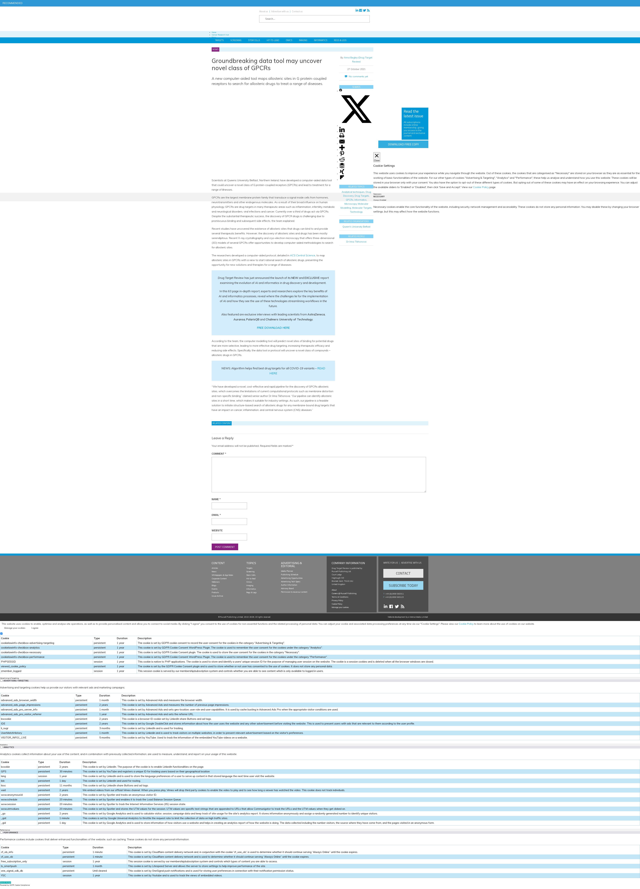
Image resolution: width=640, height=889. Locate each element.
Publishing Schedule (289, 574)
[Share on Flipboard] (342, 180)
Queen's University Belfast (356, 226)
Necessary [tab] (377, 194)
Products (215, 592)
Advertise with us (280, 11)
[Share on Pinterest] (342, 156)
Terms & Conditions (340, 597)
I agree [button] (34, 628)
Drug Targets (362, 195)
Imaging (303, 40)
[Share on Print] (341, 138)
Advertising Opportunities (292, 578)
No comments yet (358, 76)
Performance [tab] (5, 830)
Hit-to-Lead (273, 40)
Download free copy (403, 144)
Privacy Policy (337, 600)
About (334, 590)
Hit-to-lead (251, 578)
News (214, 571)
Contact (403, 573)
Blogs (214, 585)
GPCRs (349, 199)
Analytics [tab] (4, 745)
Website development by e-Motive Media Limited (408, 617)
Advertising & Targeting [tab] (9, 678)
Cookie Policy (337, 604)
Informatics (320, 40)
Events (215, 589)
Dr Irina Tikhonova (356, 241)
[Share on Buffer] (342, 168)
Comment (219, 454)
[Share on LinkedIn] (342, 132)
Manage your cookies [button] (340, 607)
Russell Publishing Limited (231, 617)
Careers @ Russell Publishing (344, 593)
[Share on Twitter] (356, 125)
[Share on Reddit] (342, 162)
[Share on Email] (342, 144)
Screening (236, 40)
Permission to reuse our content (294, 592)
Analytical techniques (353, 191)
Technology (356, 211)
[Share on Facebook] (340, 91)
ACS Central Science (302, 255)
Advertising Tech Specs (290, 581)
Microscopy (350, 203)
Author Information (289, 585)
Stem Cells (254, 40)
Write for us (390, 562)
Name (216, 499)
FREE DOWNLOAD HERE (273, 327)
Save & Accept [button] (5, 882)
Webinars (216, 582)
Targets (219, 40)
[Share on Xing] (342, 174)
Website (217, 530)
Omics (289, 40)
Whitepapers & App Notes (222, 575)
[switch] (1, 680)
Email (216, 515)
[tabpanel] (320, 712)
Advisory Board (287, 588)
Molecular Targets (362, 207)
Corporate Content (219, 578)
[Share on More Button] (342, 150)
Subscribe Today (403, 585)
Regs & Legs (340, 40)
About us (263, 11)
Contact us (297, 11)
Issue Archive (217, 596)
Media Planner (287, 571)
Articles (215, 568)
